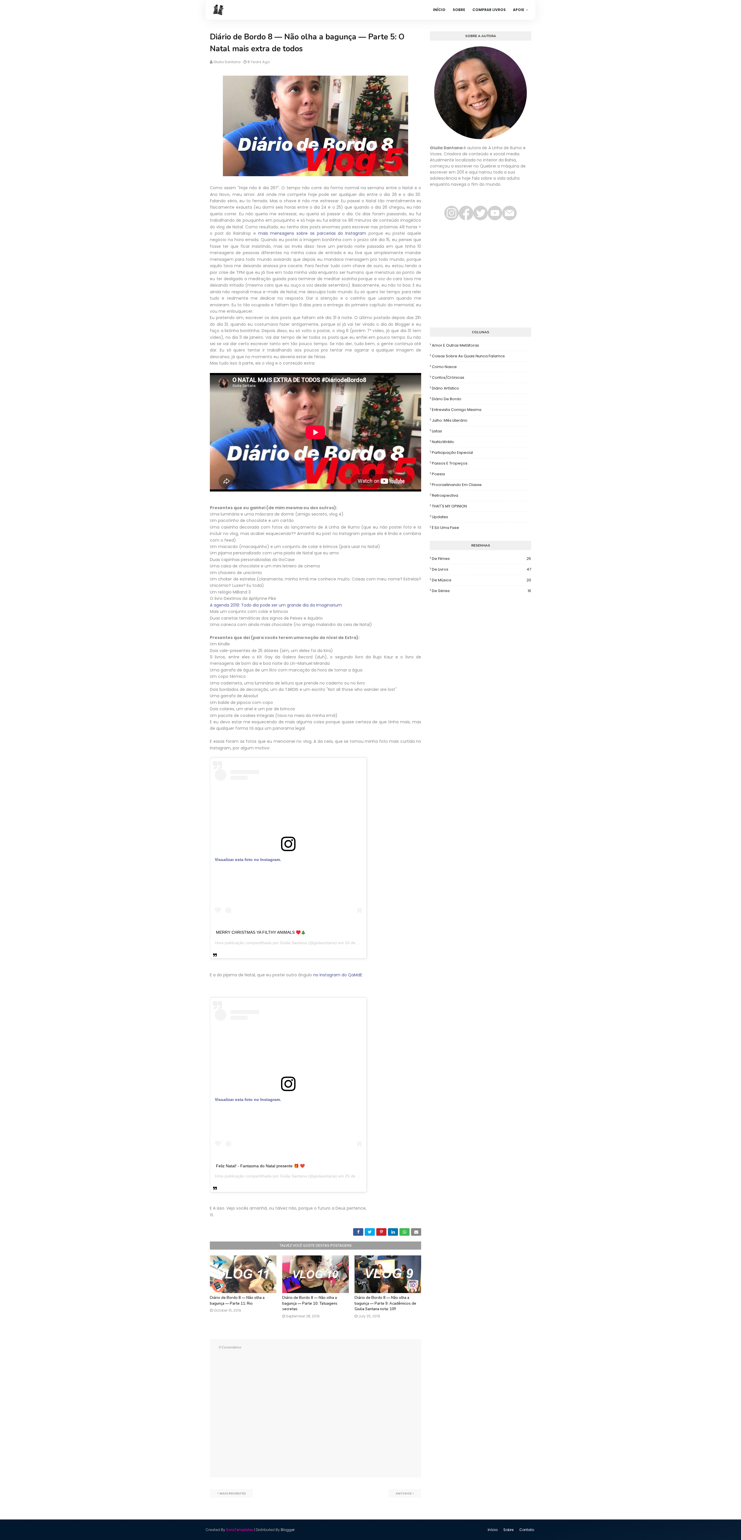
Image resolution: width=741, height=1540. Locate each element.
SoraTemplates (239, 1529)
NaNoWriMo (443, 442)
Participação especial (452, 452)
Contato (526, 1529)
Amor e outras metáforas (455, 345)
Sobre (508, 1529)
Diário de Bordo (446, 399)
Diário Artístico (445, 388)
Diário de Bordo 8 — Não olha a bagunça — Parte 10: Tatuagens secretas (310, 1303)
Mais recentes (232, 1493)
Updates (440, 517)
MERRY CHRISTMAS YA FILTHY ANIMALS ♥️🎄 (261, 932)
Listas (437, 431)
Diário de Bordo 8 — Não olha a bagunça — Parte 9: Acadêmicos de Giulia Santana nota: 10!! (385, 1303)
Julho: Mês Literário (449, 420)
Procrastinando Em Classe (457, 484)
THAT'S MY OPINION (449, 506)
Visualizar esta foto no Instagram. (248, 859)
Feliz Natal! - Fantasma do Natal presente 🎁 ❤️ (260, 1166)
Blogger (288, 1529)
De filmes (481, 558)
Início (493, 1529)
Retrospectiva (445, 495)
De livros (481, 569)
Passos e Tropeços (449, 463)
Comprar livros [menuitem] (489, 9)
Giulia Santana (227, 62)
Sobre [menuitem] (459, 9)
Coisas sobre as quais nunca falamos (468, 356)
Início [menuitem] (439, 9)
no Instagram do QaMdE (337, 975)
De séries (481, 591)
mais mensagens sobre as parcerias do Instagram (312, 233)
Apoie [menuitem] (518, 9)
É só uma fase (445, 527)
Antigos (404, 1493)
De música (481, 580)
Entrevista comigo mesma (456, 409)
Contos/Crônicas (448, 377)
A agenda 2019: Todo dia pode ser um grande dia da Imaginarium (276, 605)
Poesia (438, 474)
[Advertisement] (480, 276)
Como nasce (444, 366)
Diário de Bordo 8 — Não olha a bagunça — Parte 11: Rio (237, 1300)
